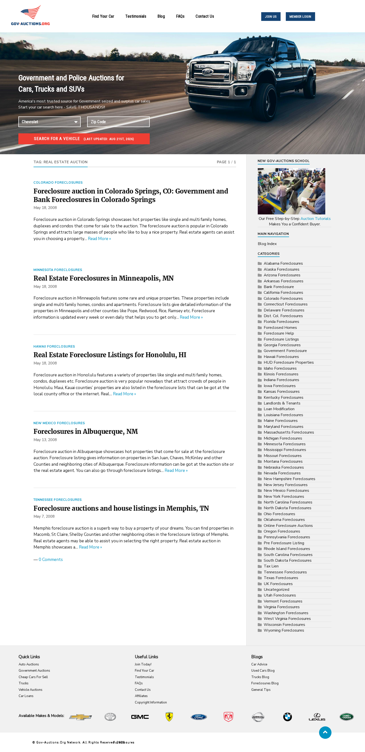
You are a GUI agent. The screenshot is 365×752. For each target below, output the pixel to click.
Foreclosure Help (279, 333)
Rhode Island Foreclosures (287, 548)
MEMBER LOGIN (300, 16)
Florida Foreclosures (281, 321)
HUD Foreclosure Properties (289, 362)
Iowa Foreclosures (280, 386)
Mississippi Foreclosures (285, 449)
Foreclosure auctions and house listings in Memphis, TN (121, 508)
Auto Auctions (29, 664)
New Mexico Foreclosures (59, 423)
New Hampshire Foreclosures (289, 479)
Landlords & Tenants (282, 403)
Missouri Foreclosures (283, 455)
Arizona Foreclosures (282, 275)
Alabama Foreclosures (283, 263)
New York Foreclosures (284, 496)
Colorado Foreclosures (58, 182)
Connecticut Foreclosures (286, 304)
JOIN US (271, 16)
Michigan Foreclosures (283, 438)
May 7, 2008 (44, 516)
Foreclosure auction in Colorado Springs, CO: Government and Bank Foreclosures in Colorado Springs (131, 195)
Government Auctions (34, 670)
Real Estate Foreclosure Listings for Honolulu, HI (110, 355)
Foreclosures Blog (265, 683)
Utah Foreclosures (280, 595)
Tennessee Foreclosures (58, 500)
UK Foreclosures (278, 584)
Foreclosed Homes (280, 327)
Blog (161, 16)
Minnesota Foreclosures (58, 270)
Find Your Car (103, 16)
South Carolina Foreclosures (288, 554)
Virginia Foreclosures (282, 607)
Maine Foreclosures (281, 420)
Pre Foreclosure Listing (284, 543)
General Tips (261, 690)
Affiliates (141, 696)
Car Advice (259, 664)
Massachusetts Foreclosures (289, 432)
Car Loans (26, 696)
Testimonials (135, 16)
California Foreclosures (283, 292)
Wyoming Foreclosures (284, 630)
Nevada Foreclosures (282, 473)
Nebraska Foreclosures (284, 467)
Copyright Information (151, 702)
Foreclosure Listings (281, 339)
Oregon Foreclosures (282, 531)
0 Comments (51, 559)
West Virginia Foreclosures (287, 618)
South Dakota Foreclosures (288, 560)
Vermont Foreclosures (283, 601)
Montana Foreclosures (283, 461)
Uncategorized (276, 589)
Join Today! (143, 664)
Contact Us (205, 16)
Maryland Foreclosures (283, 426)
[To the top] (325, 732)
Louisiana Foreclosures (283, 415)
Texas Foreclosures (281, 578)
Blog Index (267, 244)
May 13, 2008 (45, 439)
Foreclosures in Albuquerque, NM (86, 432)
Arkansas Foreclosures (283, 281)
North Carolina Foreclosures (288, 502)
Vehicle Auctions (30, 690)
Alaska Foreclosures (281, 269)
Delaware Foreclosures (284, 310)
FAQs (180, 16)
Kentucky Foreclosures (283, 397)
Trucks (24, 683)
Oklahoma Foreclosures (284, 519)
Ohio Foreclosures (279, 514)
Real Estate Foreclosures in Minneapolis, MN (104, 278)
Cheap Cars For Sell (33, 677)
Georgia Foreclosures (282, 345)
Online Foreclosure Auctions (288, 525)
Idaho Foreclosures (280, 368)
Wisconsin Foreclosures (284, 624)
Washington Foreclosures (286, 613)
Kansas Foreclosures (282, 391)
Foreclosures (124, 742)
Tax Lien (271, 566)
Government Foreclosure (285, 350)
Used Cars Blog (263, 670)
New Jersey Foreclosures (286, 485)
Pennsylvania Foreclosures (287, 537)
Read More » (99, 239)
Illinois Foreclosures (281, 374)
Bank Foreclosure (279, 287)
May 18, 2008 (45, 207)
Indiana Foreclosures (281, 380)
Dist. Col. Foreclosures (283, 316)
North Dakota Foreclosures (287, 508)
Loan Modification (279, 409)
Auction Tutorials (315, 218)
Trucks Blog (260, 677)
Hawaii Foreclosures (54, 346)
